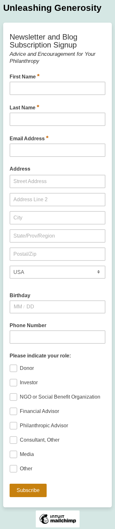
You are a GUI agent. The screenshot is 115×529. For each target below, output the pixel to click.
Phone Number (28, 325)
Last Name (24, 107)
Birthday (20, 295)
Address (20, 169)
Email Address (29, 138)
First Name (25, 76)
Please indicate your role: (40, 355)
